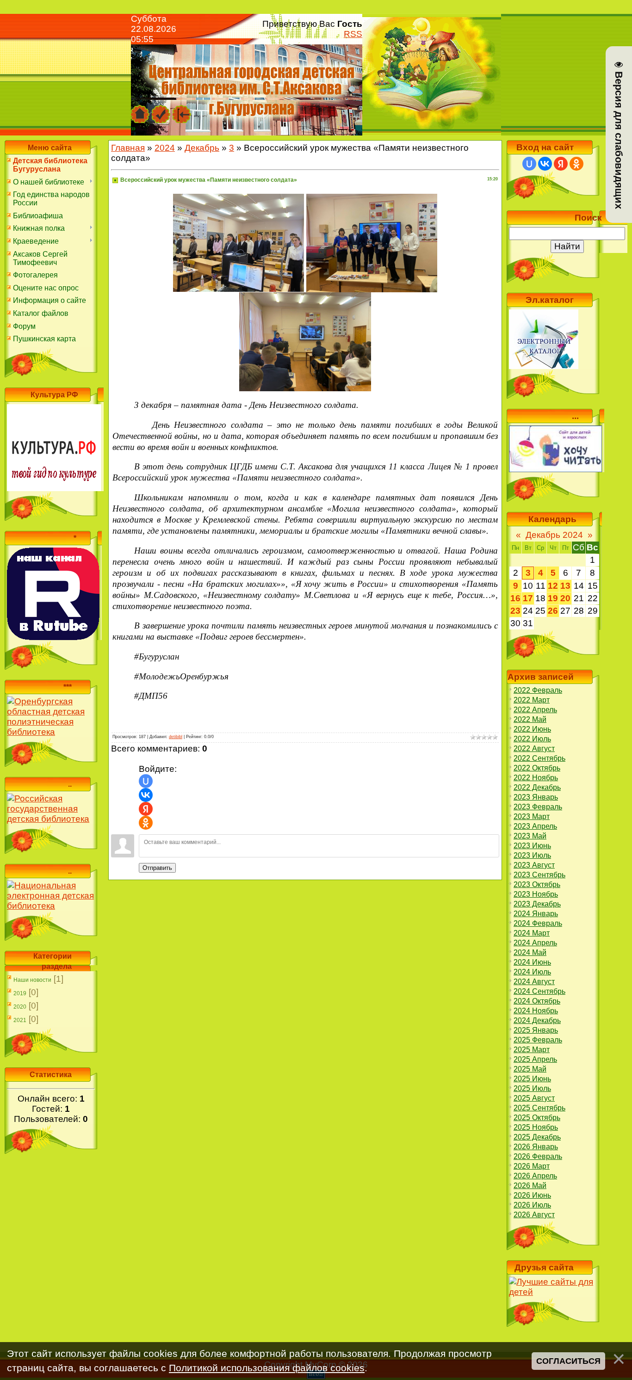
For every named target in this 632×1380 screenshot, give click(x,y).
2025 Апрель (535, 1059)
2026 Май (530, 1185)
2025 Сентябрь (539, 1108)
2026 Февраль (538, 1156)
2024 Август (534, 982)
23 (515, 611)
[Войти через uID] (146, 781)
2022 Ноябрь (536, 778)
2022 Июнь (532, 729)
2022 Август (534, 748)
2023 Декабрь (537, 904)
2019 (19, 993)
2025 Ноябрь (536, 1127)
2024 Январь (536, 914)
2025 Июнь (532, 1079)
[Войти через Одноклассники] (146, 823)
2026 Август (534, 1215)
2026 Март (532, 1166)
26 (553, 611)
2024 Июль (532, 972)
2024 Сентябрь (539, 991)
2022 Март (532, 700)
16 (515, 598)
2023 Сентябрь (539, 875)
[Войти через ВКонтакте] (146, 795)
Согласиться (568, 1361)
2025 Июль (532, 1088)
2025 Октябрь (537, 1117)
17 (528, 598)
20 (565, 598)
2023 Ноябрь (536, 894)
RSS (353, 34)
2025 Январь (536, 1030)
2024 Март (532, 933)
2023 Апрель (535, 826)
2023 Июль (532, 855)
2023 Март (532, 816)
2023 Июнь (532, 846)
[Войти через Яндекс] (146, 809)
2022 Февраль (538, 690)
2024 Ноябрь (536, 1011)
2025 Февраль (538, 1040)
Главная (128, 148)
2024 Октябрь (537, 1001)
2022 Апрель (535, 710)
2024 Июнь (532, 962)
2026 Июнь (532, 1195)
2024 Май (530, 952)
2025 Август (534, 1098)
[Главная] (140, 109)
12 (553, 586)
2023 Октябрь (537, 884)
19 (553, 598)
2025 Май (530, 1069)
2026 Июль (532, 1205)
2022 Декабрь (537, 787)
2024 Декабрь (537, 1020)
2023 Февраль (538, 807)
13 (565, 586)
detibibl (175, 736)
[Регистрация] (161, 109)
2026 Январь (536, 1147)
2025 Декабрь (537, 1137)
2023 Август (534, 865)
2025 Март (532, 1049)
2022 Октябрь (537, 768)
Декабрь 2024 (554, 535)
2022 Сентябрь (539, 758)
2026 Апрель (535, 1176)
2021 (19, 1020)
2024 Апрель (535, 943)
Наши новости (32, 980)
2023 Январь (536, 797)
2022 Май (530, 719)
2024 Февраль (538, 923)
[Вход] (182, 109)
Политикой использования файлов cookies (267, 1367)
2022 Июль (532, 739)
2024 (165, 148)
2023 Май (530, 836)
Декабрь (202, 148)
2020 (19, 1007)
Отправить (157, 867)
